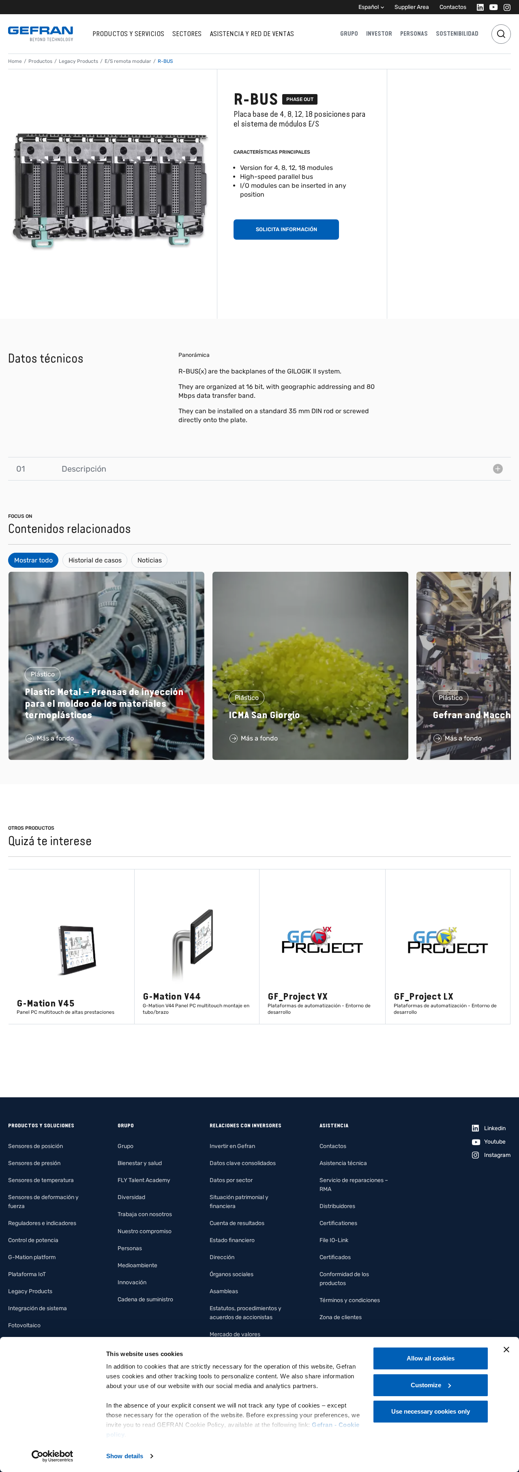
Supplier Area (412, 7)
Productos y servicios (128, 34)
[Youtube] (491, 7)
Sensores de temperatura (41, 1180)
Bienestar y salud (140, 1163)
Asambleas (224, 1291)
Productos (40, 61)
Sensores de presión (34, 1163)
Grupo (349, 33)
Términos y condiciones (350, 1300)
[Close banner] (506, 1349)
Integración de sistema (37, 1308)
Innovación (132, 1282)
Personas (414, 33)
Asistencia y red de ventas (252, 34)
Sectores (187, 34)
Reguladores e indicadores (42, 1223)
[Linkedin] (478, 7)
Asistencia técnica (343, 1163)
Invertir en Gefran (232, 1146)
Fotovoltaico (24, 1325)
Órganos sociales (231, 1274)
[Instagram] (504, 7)
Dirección (222, 1257)
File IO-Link (334, 1240)
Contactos (453, 7)
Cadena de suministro (145, 1299)
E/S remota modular (128, 61)
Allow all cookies (431, 1358)
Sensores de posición (35, 1146)
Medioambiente (137, 1265)
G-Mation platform (32, 1257)
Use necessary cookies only (430, 1411)
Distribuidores (337, 1206)
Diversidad (131, 1197)
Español (368, 7)
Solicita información (286, 229)
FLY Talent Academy (144, 1180)
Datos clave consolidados (243, 1163)
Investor (379, 33)
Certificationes (338, 1223)
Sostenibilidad (457, 33)
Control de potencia (33, 1240)
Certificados (335, 1257)
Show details (124, 1456)
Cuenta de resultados (237, 1223)
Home (15, 61)
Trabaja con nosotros (145, 1214)
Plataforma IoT (27, 1274)
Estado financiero (232, 1240)
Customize (426, 1385)
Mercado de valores (235, 1334)
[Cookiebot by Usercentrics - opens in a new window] (52, 1456)
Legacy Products (78, 61)
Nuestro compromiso (145, 1231)
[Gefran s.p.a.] (40, 33)
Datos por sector (231, 1180)
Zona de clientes (341, 1317)
